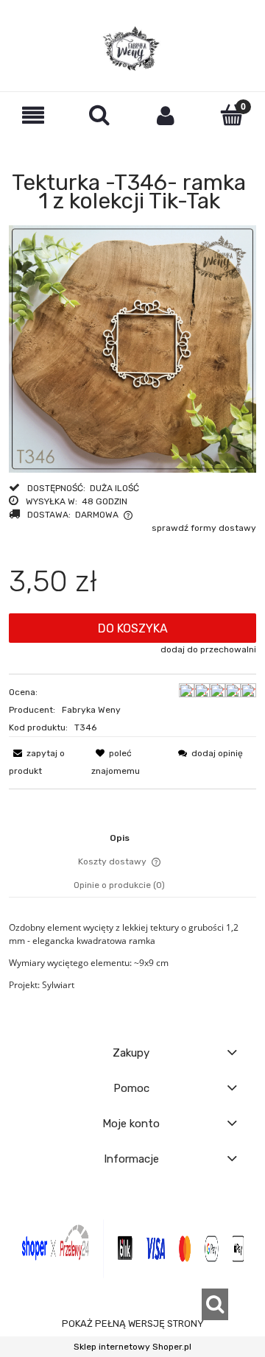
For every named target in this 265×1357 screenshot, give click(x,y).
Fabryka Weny (91, 710)
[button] (33, 115)
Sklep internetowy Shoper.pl (132, 1347)
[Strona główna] (132, 49)
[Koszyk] (232, 114)
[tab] (133, 838)
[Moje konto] (165, 115)
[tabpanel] (132, 956)
